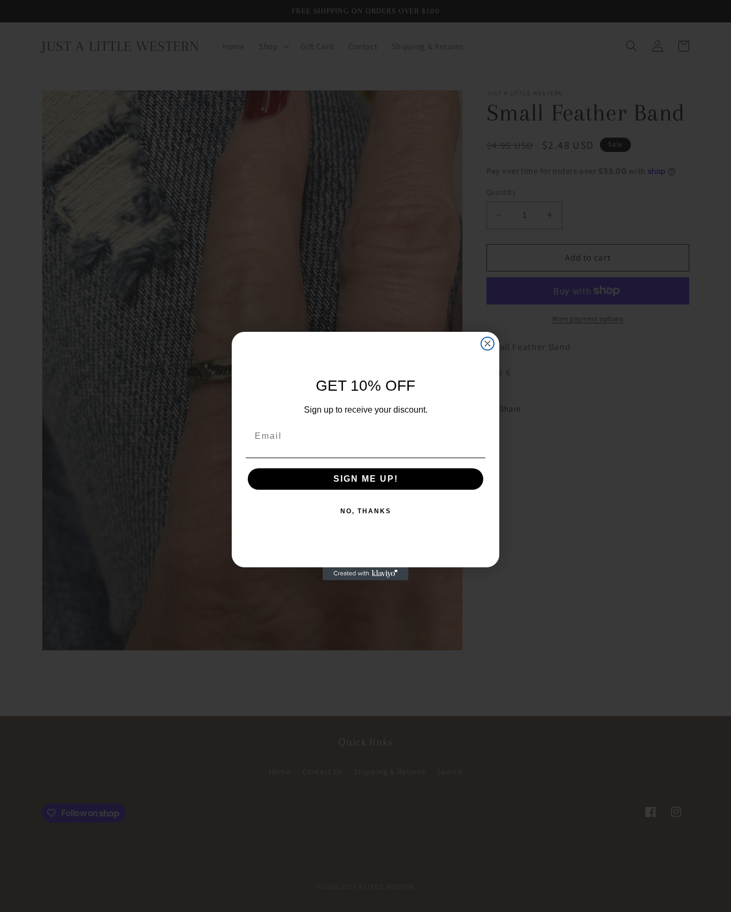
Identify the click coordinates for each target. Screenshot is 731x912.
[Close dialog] (487, 343)
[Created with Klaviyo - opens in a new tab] (365, 573)
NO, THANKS (365, 511)
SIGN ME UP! (365, 478)
